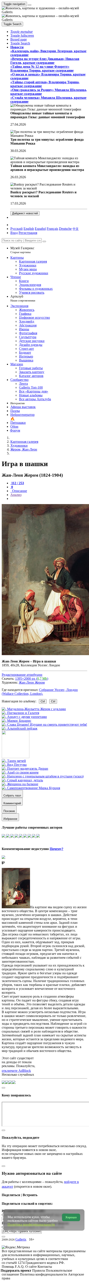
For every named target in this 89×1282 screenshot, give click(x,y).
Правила (39, 1270)
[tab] (17, 483)
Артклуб (22, 298)
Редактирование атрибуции (22, 674)
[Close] (44, 241)
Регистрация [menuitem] (28, 233)
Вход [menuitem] (14, 233)
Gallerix (20, 1239)
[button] (21, 31)
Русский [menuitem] (16, 228)
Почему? (56, 849)
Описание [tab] (19, 491)
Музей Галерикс (22, 250)
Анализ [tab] (15, 495)
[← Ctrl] (19, 728)
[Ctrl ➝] (14, 761)
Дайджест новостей (25, 213)
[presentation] (48, 499)
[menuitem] (76, 228)
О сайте (31, 1266)
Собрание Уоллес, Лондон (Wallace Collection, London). (40, 691)
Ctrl (43, 701)
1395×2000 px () (31, 678)
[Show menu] (29, 5)
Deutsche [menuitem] (65, 228)
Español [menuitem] (40, 228)
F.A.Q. (20, 1266)
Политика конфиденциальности (44, 1274)
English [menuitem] (29, 228)
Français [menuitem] (52, 228)
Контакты (45, 1266)
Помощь (8, 1266)
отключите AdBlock (16, 1070)
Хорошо (71, 1217)
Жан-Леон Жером (32, 682)
